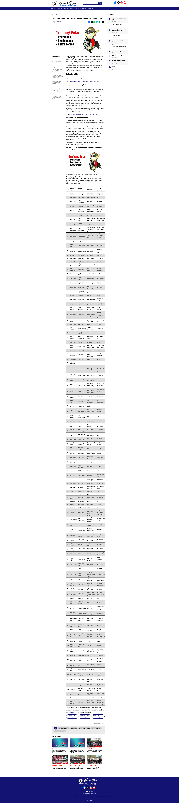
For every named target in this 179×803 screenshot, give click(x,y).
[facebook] (115, 3)
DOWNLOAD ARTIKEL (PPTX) (98, 716)
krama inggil (79, 144)
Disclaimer (82, 796)
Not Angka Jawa (86, 793)
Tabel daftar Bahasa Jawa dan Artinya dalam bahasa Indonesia (119, 45)
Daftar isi (107, 796)
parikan (93, 709)
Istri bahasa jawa (115, 35)
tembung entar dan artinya (84, 728)
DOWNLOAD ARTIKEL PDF (72, 716)
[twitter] (118, 3)
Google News (70, 712)
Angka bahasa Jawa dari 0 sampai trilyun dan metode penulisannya (63, 10)
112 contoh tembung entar (63, 728)
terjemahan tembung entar (60, 731)
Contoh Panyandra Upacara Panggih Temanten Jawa (118, 30)
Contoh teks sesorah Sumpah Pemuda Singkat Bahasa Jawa (92, 10)
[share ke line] (100, 22)
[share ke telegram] (97, 22)
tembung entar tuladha (96, 728)
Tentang (76, 796)
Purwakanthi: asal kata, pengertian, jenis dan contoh (86, 114)
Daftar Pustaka (99, 796)
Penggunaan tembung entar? (74, 78)
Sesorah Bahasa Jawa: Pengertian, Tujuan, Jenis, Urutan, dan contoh (120, 10)
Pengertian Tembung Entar (73, 76)
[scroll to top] (172, 801)
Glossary (83, 8)
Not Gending (93, 793)
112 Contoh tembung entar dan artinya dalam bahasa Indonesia (83, 81)
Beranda (53, 8)
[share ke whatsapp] (94, 22)
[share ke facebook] (89, 22)
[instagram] (121, 3)
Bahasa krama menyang (117, 40)
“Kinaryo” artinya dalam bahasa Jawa (119, 19)
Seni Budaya (66, 8)
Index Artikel (90, 8)
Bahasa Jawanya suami (117, 24)
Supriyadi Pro (58, 21)
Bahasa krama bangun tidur (118, 51)
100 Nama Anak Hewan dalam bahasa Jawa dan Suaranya (118, 61)
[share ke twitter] (91, 22)
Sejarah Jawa (73, 8)
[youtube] (125, 3)
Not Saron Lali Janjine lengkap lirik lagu (119, 67)
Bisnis (79, 8)
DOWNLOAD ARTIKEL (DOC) (84, 716)
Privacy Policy (90, 796)
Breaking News (74, 728)
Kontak (70, 796)
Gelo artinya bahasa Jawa (117, 55)
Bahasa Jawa (60, 8)
